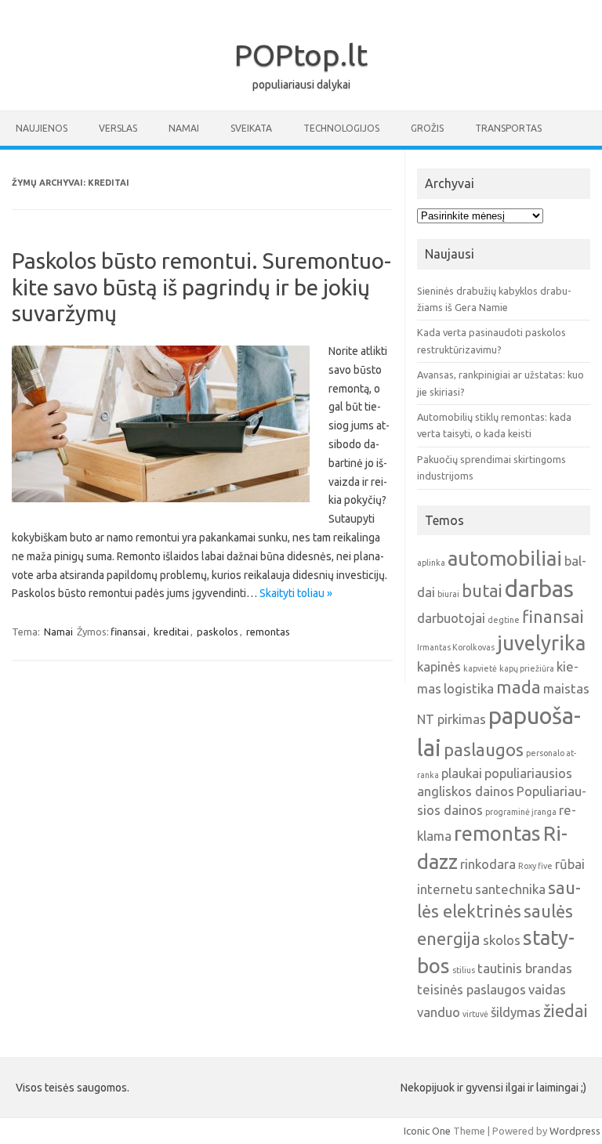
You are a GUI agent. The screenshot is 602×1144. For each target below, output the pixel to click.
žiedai (565, 1010)
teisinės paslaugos (471, 989)
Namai (184, 128)
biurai (448, 594)
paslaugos (484, 749)
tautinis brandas (524, 968)
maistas (566, 688)
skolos (501, 939)
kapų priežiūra (526, 668)
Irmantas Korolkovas (456, 647)
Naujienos (41, 128)
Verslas (118, 128)
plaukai (461, 773)
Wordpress (574, 1130)
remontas (268, 631)
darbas (539, 589)
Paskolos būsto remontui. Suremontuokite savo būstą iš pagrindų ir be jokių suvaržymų (201, 286)
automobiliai (505, 558)
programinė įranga (521, 811)
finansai (128, 631)
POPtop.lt (301, 54)
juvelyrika (541, 643)
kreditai (171, 631)
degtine (504, 619)
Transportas (508, 128)
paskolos (217, 631)
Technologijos (341, 128)
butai (482, 590)
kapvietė (480, 668)
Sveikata (251, 128)
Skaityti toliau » (295, 593)
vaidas (547, 989)
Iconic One (427, 1130)
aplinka (431, 562)
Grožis (427, 128)
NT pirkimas (451, 718)
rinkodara (488, 863)
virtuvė (475, 1014)
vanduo (438, 1012)
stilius (463, 970)
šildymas (516, 1012)
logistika (469, 688)
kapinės (439, 666)
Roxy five (535, 866)
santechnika (510, 889)
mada (518, 687)
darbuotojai (451, 617)
